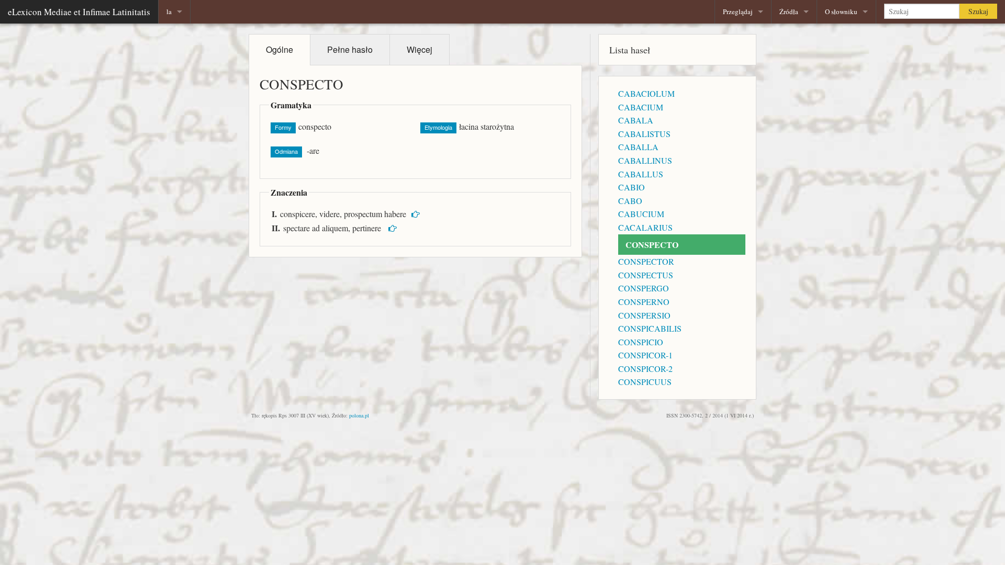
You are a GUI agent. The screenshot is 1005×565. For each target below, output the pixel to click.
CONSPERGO (643, 287)
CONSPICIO (640, 341)
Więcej (419, 49)
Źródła (788, 11)
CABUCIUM (641, 213)
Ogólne (279, 49)
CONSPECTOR (646, 261)
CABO (630, 200)
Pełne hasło (350, 49)
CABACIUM (640, 106)
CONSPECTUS (645, 274)
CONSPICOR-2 (645, 368)
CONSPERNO (643, 301)
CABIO (631, 187)
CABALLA (638, 146)
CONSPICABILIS (650, 328)
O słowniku (841, 11)
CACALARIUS (645, 227)
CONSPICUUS (645, 381)
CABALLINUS (645, 160)
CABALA (635, 120)
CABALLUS (640, 173)
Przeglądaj (738, 11)
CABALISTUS (644, 133)
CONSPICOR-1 (645, 354)
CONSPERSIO (644, 315)
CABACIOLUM (646, 93)
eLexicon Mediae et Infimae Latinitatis (79, 12)
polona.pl (359, 415)
